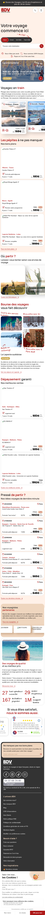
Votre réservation (9, 861)
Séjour (5, 40)
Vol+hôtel (18, 40)
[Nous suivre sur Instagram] (12, 774)
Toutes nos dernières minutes (10, 598)
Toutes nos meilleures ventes (10, 488)
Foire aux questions (9, 842)
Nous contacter (8, 846)
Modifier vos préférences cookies (14, 834)
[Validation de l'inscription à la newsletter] (41, 754)
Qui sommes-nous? (9, 800)
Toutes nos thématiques (9, 297)
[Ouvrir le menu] (41, 10)
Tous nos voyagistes (9, 622)
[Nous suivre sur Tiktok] (18, 774)
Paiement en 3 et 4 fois (11, 853)
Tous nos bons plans (7, 249)
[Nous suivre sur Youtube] (25, 774)
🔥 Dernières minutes (10, 869)
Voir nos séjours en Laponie (10, 372)
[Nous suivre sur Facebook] (6, 774)
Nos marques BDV (9, 804)
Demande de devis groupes (12, 857)
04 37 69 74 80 (12, 780)
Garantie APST (8, 849)
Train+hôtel (27, 40)
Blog (4, 808)
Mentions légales (9, 830)
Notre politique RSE (9, 819)
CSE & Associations (9, 811)
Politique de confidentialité (12, 822)
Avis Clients (7, 815)
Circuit (12, 40)
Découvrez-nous (7, 686)
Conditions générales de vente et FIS (15, 826)
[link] (35, 10)
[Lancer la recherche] (41, 46)
